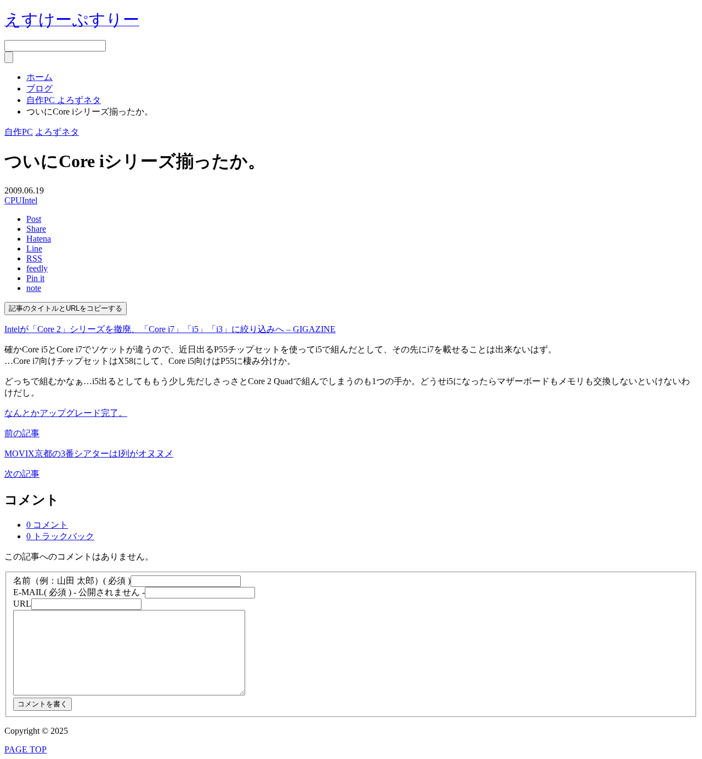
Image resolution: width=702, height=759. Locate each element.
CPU (13, 200)
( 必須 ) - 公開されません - (79, 592)
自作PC (18, 131)
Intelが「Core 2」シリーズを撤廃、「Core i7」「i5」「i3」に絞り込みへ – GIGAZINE (170, 329)
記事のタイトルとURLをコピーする (65, 308)
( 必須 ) (72, 580)
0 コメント (47, 524)
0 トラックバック (60, 536)
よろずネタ (57, 131)
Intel (29, 200)
